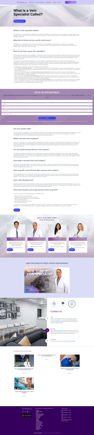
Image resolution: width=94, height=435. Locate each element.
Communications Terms (36, 121)
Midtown (37, 420)
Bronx (37, 412)
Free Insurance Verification (19, 21)
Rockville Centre (39, 422)
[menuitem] (71, 2)
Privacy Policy (43, 121)
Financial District (39, 415)
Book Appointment (59, 330)
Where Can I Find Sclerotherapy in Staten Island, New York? (70, 369)
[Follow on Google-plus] (25, 412)
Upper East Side (39, 425)
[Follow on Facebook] (23, 412)
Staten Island (38, 424)
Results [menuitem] (37, 2)
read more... (24, 373)
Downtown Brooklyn (40, 414)
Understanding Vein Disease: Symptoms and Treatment (24, 392)
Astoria (37, 410)
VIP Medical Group (46, 433)
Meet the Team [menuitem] (31, 2)
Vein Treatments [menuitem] (48, 2)
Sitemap (58, 433)
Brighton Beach (39, 411)
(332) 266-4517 (58, 322)
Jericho (37, 419)
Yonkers (37, 429)
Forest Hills (38, 416)
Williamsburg (38, 428)
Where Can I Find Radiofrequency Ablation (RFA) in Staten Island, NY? (47, 355)
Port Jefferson (39, 421)
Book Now (10, 249)
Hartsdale (38, 417)
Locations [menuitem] (54, 2)
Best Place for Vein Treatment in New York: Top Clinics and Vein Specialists (24, 369)
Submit (47, 117)
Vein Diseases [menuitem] (41, 2)
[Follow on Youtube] (27, 412)
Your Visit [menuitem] (59, 2)
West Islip (38, 426)
